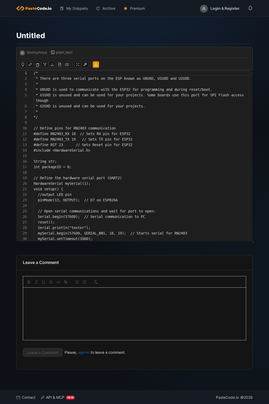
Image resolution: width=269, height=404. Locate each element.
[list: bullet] (84, 282)
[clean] (95, 282)
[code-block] (58, 282)
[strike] (51, 282)
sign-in (84, 352)
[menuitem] (36, 8)
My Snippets (77, 8)
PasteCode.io (227, 397)
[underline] (43, 282)
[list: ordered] (77, 282)
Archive (108, 8)
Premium (137, 8)
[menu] (134, 8)
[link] (65, 282)
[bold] (29, 282)
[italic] (36, 282)
